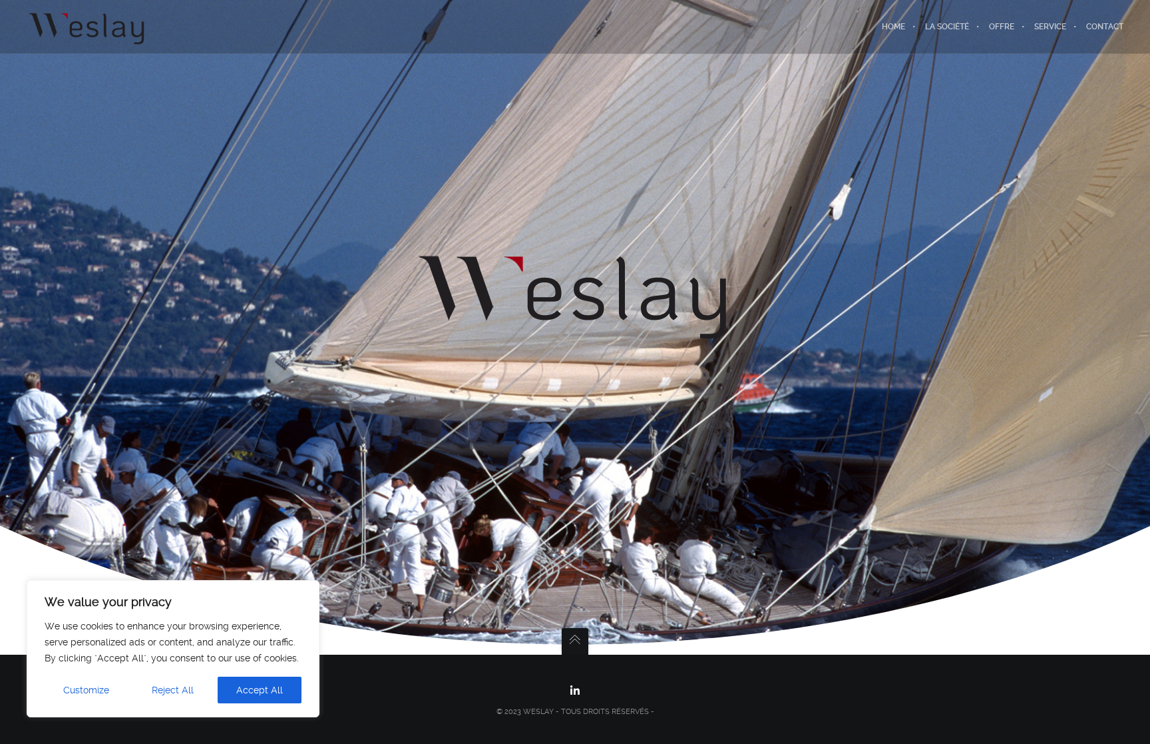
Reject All (173, 690)
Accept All (259, 690)
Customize (86, 690)
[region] (173, 648)
